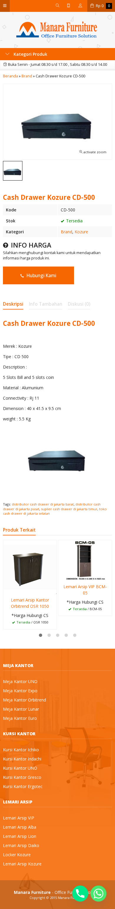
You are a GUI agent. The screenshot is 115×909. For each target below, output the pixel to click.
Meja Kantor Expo (20, 690)
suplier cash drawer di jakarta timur (69, 509)
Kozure (81, 232)
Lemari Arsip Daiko (21, 845)
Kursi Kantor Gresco (22, 777)
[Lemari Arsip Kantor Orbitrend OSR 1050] (30, 567)
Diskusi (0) (79, 304)
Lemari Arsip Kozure (22, 864)
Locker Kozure (17, 854)
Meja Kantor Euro (20, 718)
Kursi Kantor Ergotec (22, 786)
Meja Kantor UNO (20, 681)
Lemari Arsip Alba (19, 827)
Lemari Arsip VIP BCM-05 (85, 590)
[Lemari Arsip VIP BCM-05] (85, 560)
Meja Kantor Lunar (21, 709)
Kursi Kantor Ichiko (21, 749)
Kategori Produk (29, 54)
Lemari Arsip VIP (18, 818)
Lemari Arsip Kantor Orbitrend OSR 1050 (30, 603)
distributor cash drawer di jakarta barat (43, 504)
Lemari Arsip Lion (19, 836)
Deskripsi (13, 304)
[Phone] (80, 894)
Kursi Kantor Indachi (22, 759)
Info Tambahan (45, 304)
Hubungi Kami (40, 275)
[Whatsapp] (98, 894)
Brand (66, 232)
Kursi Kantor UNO (20, 768)
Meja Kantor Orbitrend (24, 700)
